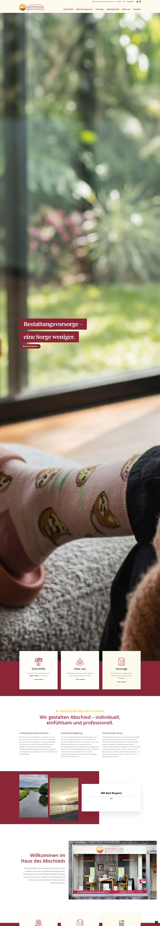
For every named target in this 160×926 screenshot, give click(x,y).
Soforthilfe (68, 9)
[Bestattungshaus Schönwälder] (31, 8)
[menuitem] (103, 1)
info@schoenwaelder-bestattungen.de (104, 1)
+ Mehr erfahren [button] (38, 679)
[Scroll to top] (156, 922)
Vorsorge (99, 9)
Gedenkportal (112, 9)
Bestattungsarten (84, 9)
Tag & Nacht (130, 1)
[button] (137, 1)
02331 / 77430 (121, 1)
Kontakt (137, 9)
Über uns (126, 9)
